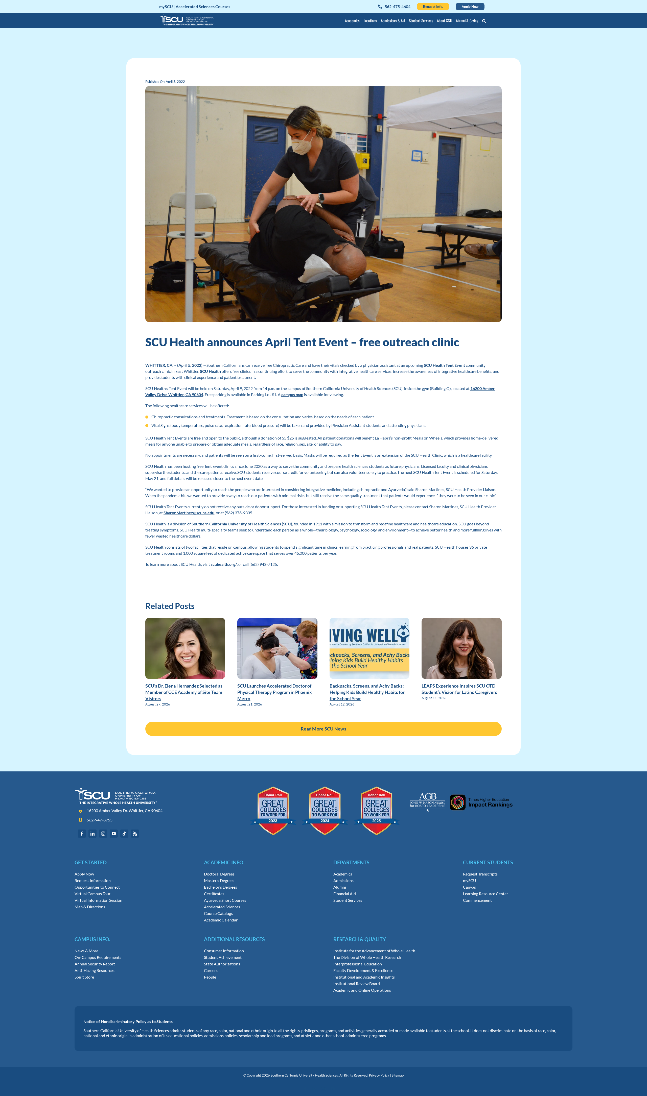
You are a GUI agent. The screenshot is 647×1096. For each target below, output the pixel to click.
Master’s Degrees (219, 881)
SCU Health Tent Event (444, 365)
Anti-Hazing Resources (94, 970)
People (210, 977)
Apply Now (84, 874)
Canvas (469, 887)
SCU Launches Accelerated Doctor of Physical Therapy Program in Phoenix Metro (274, 692)
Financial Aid (344, 894)
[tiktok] (124, 834)
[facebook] (82, 834)
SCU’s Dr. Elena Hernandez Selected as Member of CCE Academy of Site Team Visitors (183, 692)
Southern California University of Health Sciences (236, 523)
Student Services (347, 900)
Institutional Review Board (356, 984)
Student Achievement (223, 957)
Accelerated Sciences (222, 907)
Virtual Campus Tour (92, 894)
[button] (484, 21)
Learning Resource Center (485, 894)
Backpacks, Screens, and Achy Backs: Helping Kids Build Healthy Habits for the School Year (367, 692)
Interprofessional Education (357, 964)
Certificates (214, 894)
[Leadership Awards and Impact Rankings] (461, 788)
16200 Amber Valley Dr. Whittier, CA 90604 (125, 810)
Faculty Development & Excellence (363, 970)
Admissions (343, 881)
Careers (211, 970)
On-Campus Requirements (98, 957)
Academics (342, 874)
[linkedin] (92, 834)
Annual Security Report (95, 964)
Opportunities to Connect (97, 887)
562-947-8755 (99, 819)
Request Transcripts (480, 874)
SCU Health (210, 371)
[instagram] (103, 834)
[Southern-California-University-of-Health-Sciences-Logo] (116, 789)
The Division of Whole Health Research (367, 957)
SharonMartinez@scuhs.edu (189, 512)
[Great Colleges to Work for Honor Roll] (325, 788)
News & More (86, 951)
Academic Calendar (221, 920)
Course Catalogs (218, 913)
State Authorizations (222, 964)
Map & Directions (90, 907)
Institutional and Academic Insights (364, 977)
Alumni (339, 887)
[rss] (135, 834)
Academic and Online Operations (362, 990)
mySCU (469, 881)
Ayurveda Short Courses (225, 900)
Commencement (477, 900)
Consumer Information (224, 951)
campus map (292, 394)
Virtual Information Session (98, 900)
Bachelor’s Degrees (220, 887)
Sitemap (398, 1075)
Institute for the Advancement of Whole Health (374, 951)
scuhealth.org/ (224, 564)
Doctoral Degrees (219, 874)
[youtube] (114, 834)
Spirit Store (84, 977)
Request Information (93, 881)
